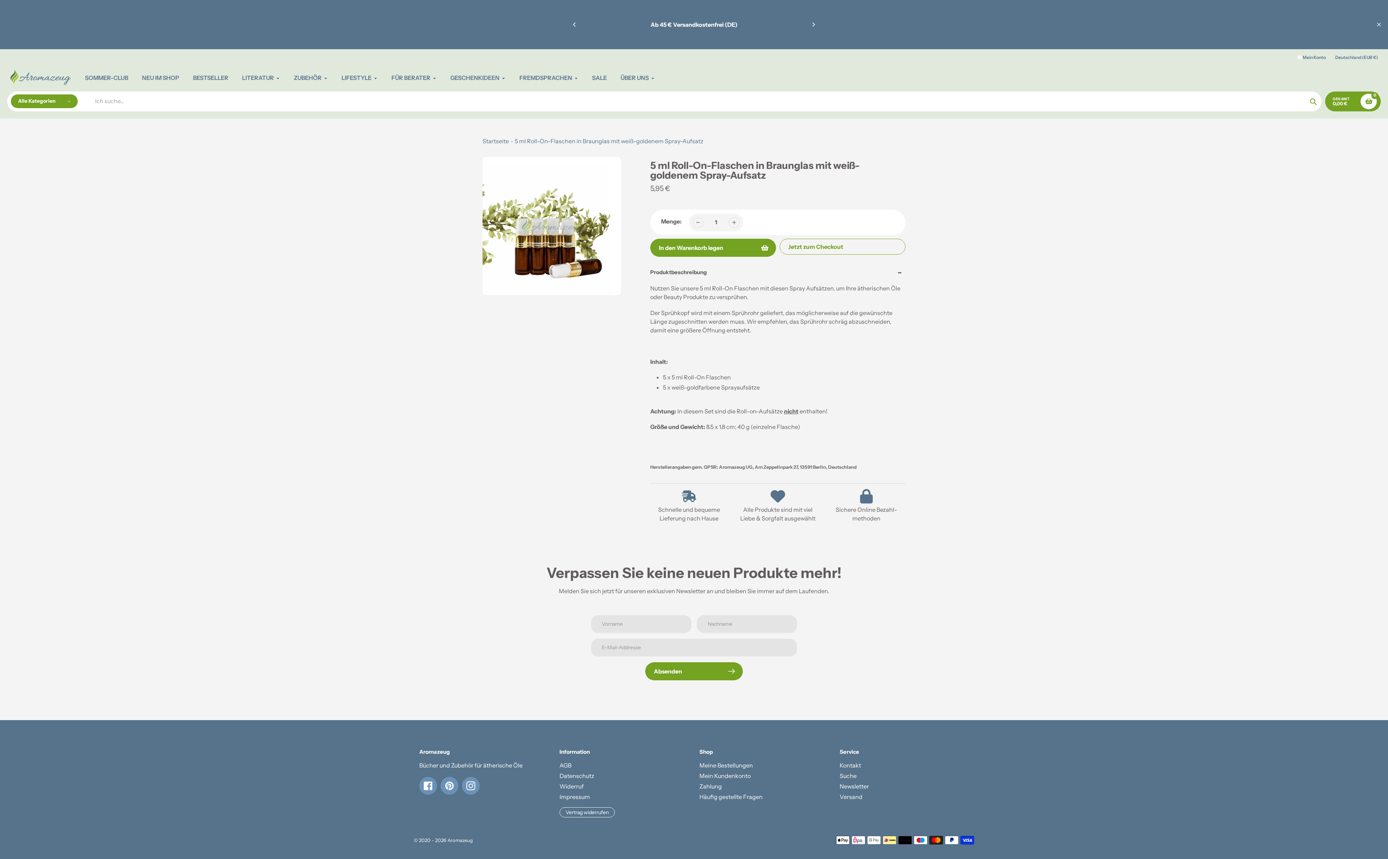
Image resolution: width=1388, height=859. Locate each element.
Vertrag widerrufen (587, 812)
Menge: (671, 221)
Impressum (575, 796)
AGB (565, 765)
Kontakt (850, 765)
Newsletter (854, 786)
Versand (851, 796)
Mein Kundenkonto (725, 775)
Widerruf (572, 786)
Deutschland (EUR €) (1356, 57)
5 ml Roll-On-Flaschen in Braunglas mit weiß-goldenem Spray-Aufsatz (609, 141)
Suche (848, 775)
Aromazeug (460, 840)
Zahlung (710, 786)
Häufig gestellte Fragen (731, 796)
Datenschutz (577, 775)
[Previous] (574, 24)
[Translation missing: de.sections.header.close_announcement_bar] (1379, 24)
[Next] (813, 24)
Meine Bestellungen (726, 765)
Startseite (496, 141)
